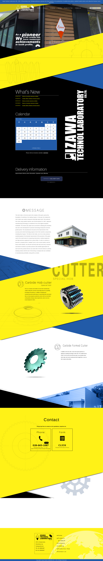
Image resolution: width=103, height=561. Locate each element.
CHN (98, 8)
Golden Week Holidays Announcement (31, 98)
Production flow (68, 8)
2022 (44, 152)
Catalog (60, 8)
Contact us (78, 8)
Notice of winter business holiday (29, 100)
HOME (38, 8)
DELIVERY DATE (52, 178)
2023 (47, 152)
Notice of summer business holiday (30, 96)
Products (45, 8)
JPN (94, 8)
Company (52, 8)
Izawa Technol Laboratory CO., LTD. (49, 560)
